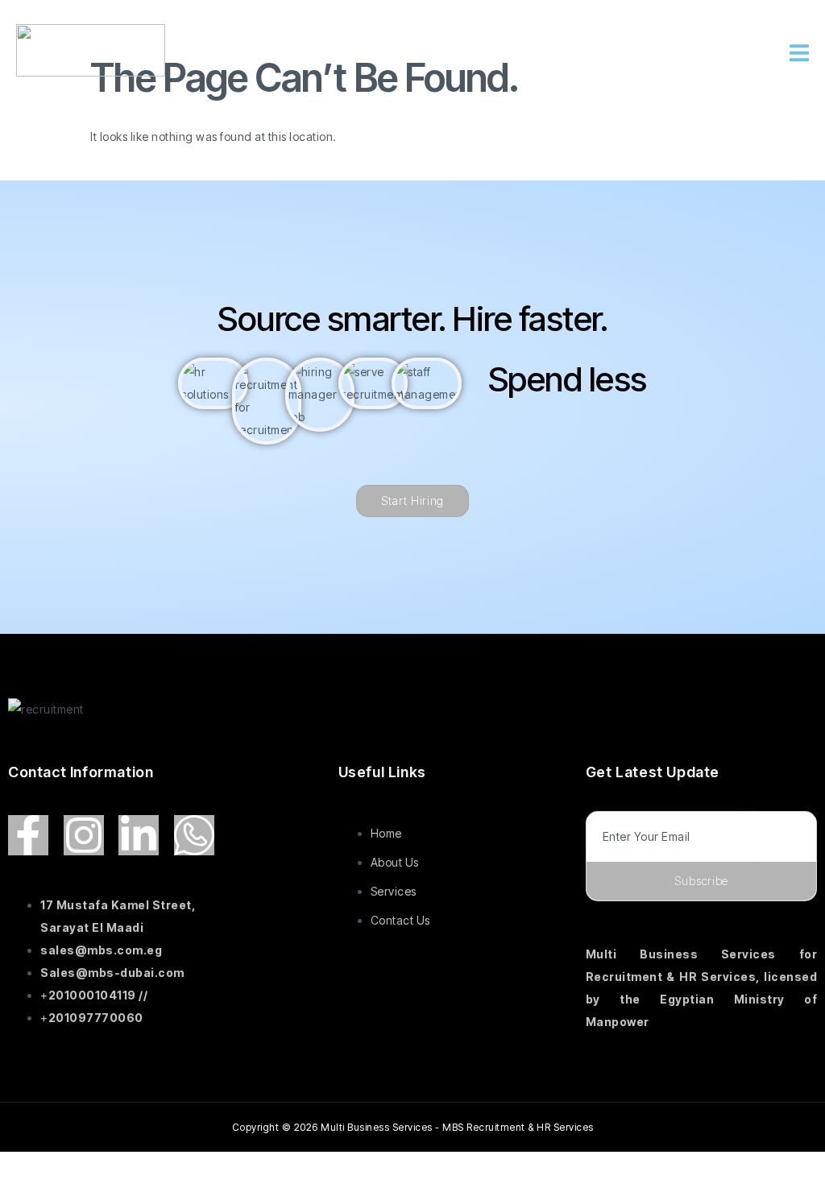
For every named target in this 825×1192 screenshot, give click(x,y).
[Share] (126, 1167)
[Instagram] (84, 835)
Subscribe (701, 881)
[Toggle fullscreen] (76, 1167)
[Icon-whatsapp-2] (194, 835)
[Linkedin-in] (138, 835)
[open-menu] (799, 54)
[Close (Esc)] (178, 1167)
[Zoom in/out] (24, 1167)
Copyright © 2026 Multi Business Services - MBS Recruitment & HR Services (413, 1127)
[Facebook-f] (28, 835)
